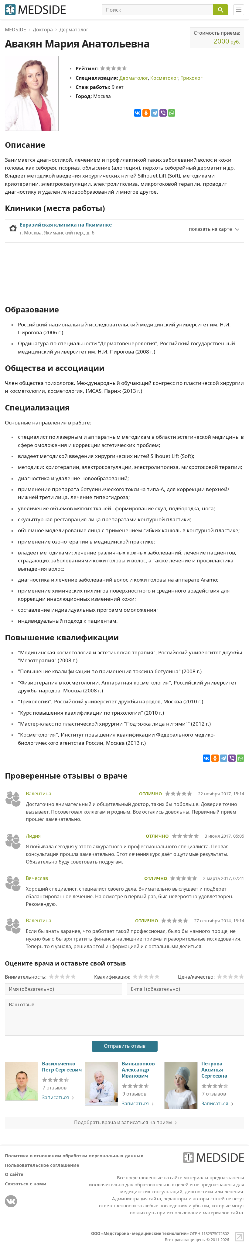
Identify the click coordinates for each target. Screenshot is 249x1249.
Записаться (55, 1097)
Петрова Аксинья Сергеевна (214, 1069)
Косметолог (164, 78)
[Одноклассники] (146, 113)
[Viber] (163, 113)
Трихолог (192, 78)
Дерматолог (133, 78)
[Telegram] (154, 113)
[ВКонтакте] (137, 113)
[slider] (113, 68)
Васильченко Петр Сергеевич (62, 1066)
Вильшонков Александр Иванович (138, 1069)
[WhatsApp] (171, 113)
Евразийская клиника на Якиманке (66, 224)
